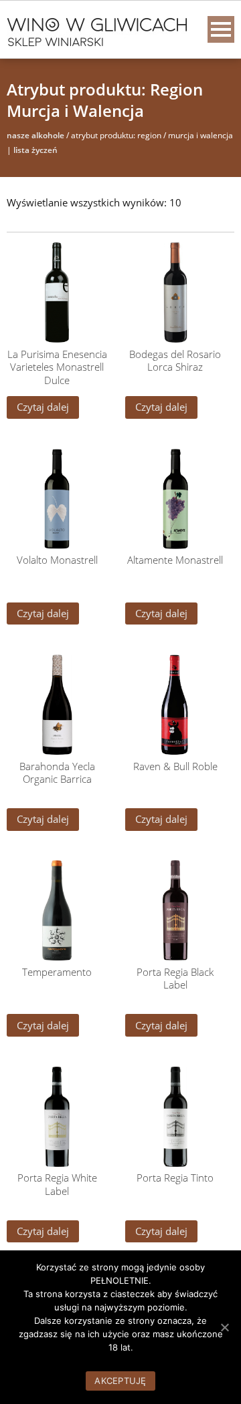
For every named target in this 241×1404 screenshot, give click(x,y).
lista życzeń (35, 150)
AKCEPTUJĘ (120, 1380)
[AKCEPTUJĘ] (224, 1327)
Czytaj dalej (43, 406)
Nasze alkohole (35, 135)
